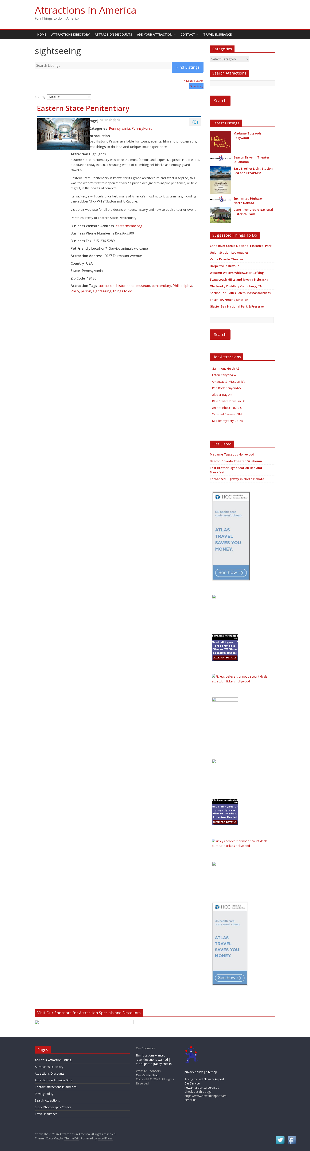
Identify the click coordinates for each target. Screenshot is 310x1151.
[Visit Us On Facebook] (292, 1136)
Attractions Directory (70, 34)
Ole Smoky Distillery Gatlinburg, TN (236, 286)
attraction (107, 285)
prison (86, 291)
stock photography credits (154, 1064)
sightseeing (102, 291)
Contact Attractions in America (56, 1087)
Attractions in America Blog (53, 1080)
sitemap (211, 1072)
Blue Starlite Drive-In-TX (228, 401)
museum (143, 285)
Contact (188, 34)
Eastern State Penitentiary (83, 108)
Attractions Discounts (49, 1073)
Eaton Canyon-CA (224, 375)
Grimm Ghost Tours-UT (228, 408)
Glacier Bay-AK (222, 395)
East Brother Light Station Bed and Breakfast (253, 171)
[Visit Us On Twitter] (280, 1136)
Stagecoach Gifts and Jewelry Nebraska (239, 279)
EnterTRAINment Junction (229, 300)
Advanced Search (194, 80)
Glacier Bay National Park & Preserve (237, 306)
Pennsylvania (119, 128)
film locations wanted (150, 1055)
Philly (75, 291)
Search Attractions (47, 1100)
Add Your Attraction (154, 34)
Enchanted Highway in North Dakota (249, 200)
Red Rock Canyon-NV (226, 388)
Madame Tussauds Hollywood (247, 135)
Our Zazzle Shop (147, 1075)
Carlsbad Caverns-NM (227, 414)
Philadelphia (182, 285)
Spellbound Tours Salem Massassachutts (240, 293)
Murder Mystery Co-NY (227, 421)
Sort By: (40, 97)
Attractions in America (85, 9)
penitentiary (161, 285)
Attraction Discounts (113, 34)
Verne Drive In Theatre (226, 259)
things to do (122, 291)
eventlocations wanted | (153, 1060)
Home (41, 34)
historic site (125, 285)
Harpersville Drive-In (224, 266)
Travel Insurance (217, 34)
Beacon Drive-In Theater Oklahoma (251, 159)
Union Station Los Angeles (229, 252)
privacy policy (194, 1072)
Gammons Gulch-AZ (226, 368)
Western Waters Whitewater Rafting (237, 273)
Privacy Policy (44, 1094)
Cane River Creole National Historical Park (253, 212)
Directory (196, 86)
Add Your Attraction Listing (53, 1060)
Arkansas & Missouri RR (228, 382)
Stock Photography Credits (53, 1107)
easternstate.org (129, 226)
